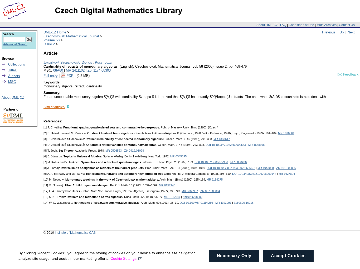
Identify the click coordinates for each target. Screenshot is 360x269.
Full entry (50, 76)
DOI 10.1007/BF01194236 (196, 202)
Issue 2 (49, 44)
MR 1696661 (286, 133)
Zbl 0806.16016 (244, 202)
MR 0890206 (238, 162)
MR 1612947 (172, 196)
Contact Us (347, 25)
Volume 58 (51, 40)
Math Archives (327, 25)
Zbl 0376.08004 (210, 191)
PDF (70, 76)
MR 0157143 (167, 185)
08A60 (58, 70)
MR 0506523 (113, 150)
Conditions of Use (301, 25)
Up (341, 32)
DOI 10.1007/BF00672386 (211, 162)
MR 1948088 (265, 168)
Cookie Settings (123, 258)
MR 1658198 (256, 144)
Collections (16, 64)
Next (351, 32)
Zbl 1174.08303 (99, 70)
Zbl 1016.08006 (286, 168)
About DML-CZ (267, 25)
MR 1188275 (215, 179)
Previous (328, 32)
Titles (12, 70)
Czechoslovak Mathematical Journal (71, 36)
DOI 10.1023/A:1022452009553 (226, 144)
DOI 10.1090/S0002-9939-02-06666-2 (231, 168)
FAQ (283, 25)
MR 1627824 (287, 173)
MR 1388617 (221, 139)
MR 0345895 (178, 156)
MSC (12, 82)
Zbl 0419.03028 (134, 150)
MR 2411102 (75, 70)
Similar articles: (54, 107)
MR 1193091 (223, 202)
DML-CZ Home (54, 32)
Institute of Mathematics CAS (75, 233)
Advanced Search (15, 44)
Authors (14, 76)
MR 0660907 (190, 191)
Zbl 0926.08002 (192, 196)
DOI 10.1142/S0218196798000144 (254, 173)
